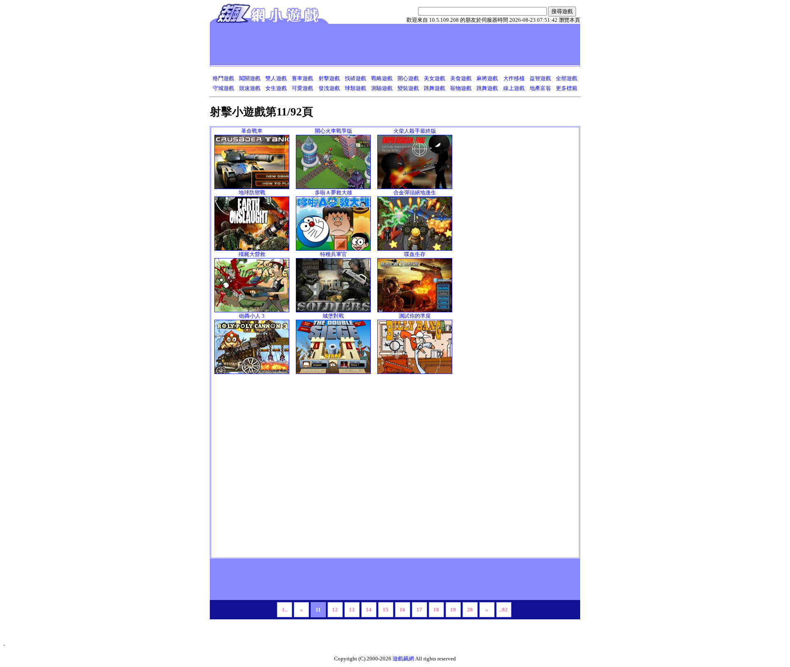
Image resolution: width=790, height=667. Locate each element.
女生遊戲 (276, 88)
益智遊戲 (540, 78)
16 (402, 610)
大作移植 (514, 78)
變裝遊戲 (408, 88)
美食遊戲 (461, 78)
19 (453, 610)
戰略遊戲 (382, 78)
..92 (504, 610)
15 (385, 610)
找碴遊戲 (355, 78)
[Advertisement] (361, 44)
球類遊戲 (355, 88)
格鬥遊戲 (223, 78)
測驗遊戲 (382, 88)
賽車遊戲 (302, 78)
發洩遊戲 (329, 88)
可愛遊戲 (302, 88)
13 (352, 610)
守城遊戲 (223, 88)
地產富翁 (540, 88)
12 (335, 610)
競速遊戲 (249, 88)
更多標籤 (566, 88)
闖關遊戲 (249, 78)
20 (470, 610)
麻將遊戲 (487, 78)
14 (369, 610)
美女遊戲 (434, 78)
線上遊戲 (514, 88)
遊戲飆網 (403, 658)
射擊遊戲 (329, 78)
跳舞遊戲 (434, 88)
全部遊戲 (566, 78)
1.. (284, 610)
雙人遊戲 (276, 78)
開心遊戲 (408, 78)
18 (436, 610)
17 (419, 610)
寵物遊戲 (461, 88)
